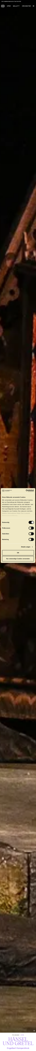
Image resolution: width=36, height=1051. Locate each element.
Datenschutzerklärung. (10, 515)
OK (18, 552)
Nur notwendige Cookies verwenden (18, 558)
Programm (15, 1035)
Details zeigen (25, 547)
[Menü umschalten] (33, 6)
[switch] (31, 528)
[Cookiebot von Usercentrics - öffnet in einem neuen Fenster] (26, 491)
